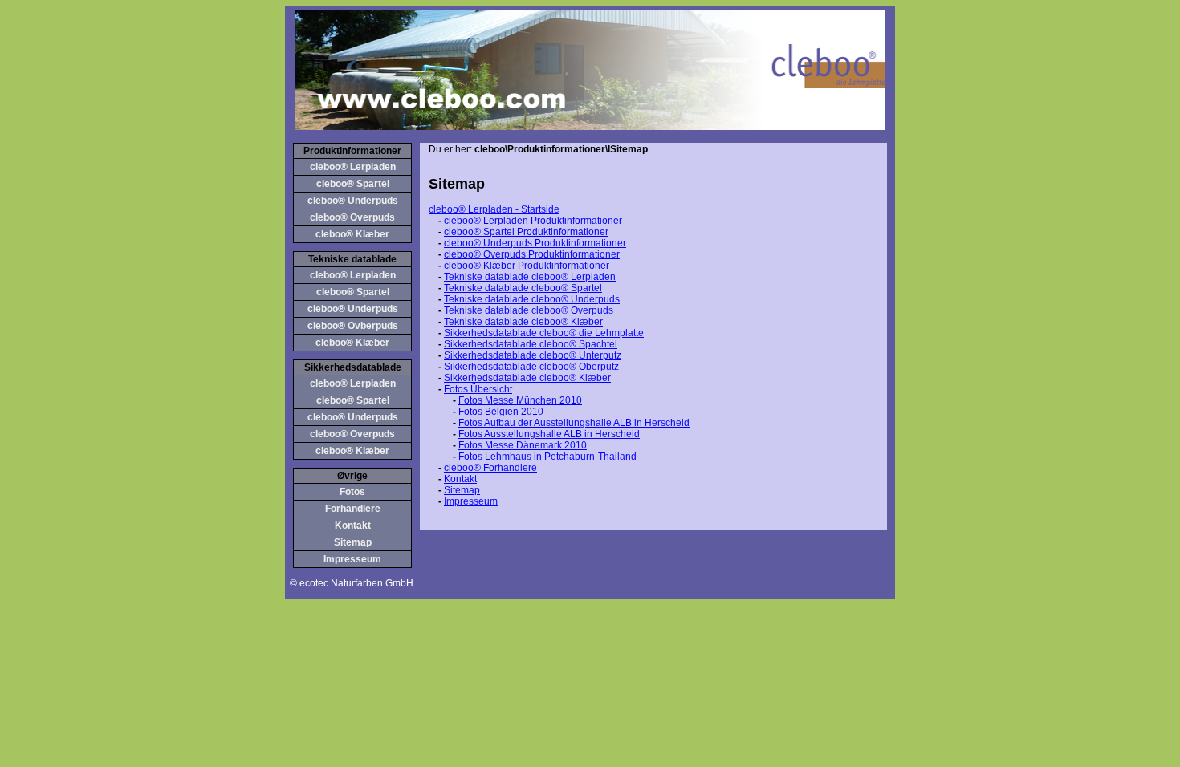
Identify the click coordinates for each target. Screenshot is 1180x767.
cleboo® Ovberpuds (352, 325)
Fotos (352, 491)
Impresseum (352, 559)
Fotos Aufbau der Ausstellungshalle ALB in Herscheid (574, 422)
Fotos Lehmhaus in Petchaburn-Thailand (547, 456)
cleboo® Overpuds (352, 217)
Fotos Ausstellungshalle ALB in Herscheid (549, 434)
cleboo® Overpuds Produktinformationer (532, 254)
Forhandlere (352, 508)
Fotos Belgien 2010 (500, 411)
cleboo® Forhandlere (490, 467)
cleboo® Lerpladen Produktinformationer (533, 220)
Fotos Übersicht (478, 389)
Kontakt (353, 525)
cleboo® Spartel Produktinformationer (526, 231)
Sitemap (353, 542)
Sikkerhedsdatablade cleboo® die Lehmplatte (544, 333)
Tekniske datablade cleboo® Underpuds (532, 299)
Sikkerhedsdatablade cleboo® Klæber (527, 378)
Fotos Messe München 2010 (520, 400)
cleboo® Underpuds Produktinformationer (535, 243)
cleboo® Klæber (352, 234)
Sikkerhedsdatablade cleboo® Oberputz (531, 366)
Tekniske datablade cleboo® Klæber (523, 321)
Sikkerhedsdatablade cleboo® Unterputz (532, 355)
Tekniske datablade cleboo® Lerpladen (530, 276)
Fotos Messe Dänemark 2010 (522, 445)
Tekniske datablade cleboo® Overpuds (528, 310)
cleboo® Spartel (352, 183)
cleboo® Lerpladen (353, 166)
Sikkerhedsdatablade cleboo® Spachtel (530, 344)
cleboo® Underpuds (352, 200)
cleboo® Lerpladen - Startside (494, 209)
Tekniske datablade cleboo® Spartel (523, 288)
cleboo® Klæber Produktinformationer (526, 265)
